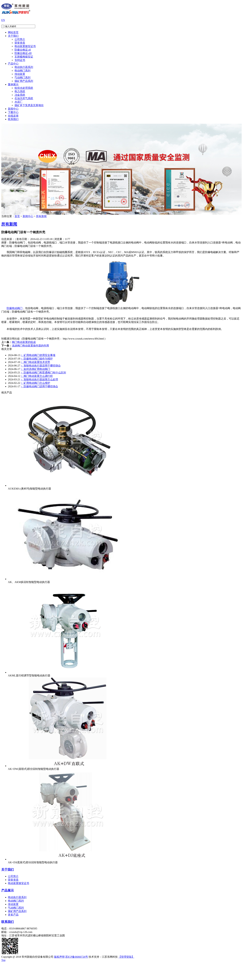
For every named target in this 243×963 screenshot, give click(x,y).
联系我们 (13, 119)
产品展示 (7, 890)
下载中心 (13, 112)
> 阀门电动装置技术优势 (35, 362)
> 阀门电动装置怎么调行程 (37, 376)
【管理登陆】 (126, 956)
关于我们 (13, 35)
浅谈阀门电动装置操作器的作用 (30, 345)
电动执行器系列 (24, 67)
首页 (17, 216)
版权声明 (59, 956)
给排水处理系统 (24, 87)
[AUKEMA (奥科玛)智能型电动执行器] (67, 485)
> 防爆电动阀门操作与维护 (37, 358)
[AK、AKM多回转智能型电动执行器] (67, 579)
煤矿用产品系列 (24, 81)
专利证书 (20, 60)
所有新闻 (41, 216)
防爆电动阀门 (14, 308)
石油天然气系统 (24, 98)
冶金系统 (20, 94)
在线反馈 (13, 115)
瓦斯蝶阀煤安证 (24, 56)
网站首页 (13, 32)
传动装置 (20, 74)
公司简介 (20, 39)
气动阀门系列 (22, 77)
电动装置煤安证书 (25, 46)
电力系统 (20, 91)
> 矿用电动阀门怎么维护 (35, 383)
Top (3, 960)
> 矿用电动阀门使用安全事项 (38, 355)
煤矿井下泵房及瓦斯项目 (29, 105)
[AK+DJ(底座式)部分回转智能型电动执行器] (67, 859)
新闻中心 (13, 108)
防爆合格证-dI (23, 49)
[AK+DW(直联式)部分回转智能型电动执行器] (67, 765)
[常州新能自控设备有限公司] (15, 12)
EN (3, 20)
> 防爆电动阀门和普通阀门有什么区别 (43, 372)
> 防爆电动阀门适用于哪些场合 (39, 386)
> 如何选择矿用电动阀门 (35, 369)
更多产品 (13, 914)
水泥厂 (18, 101)
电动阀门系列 (22, 70)
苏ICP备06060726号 (76, 956)
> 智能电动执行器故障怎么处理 (39, 379)
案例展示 (13, 84)
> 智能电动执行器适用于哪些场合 (41, 365)
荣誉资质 (20, 42)
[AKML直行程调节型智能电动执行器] (67, 672)
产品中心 (13, 63)
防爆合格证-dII (23, 53)
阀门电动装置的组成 (24, 342)
